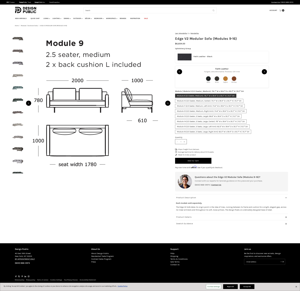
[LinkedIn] (25, 276)
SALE (146, 18)
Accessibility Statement (88, 280)
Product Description (186, 197)
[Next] (167, 103)
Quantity (178, 137)
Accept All (247, 286)
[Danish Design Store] (54, 2)
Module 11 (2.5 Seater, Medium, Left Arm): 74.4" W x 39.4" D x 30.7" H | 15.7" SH (210, 106)
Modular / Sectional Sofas (29, 25)
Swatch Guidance (184, 223)
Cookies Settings (56, 280)
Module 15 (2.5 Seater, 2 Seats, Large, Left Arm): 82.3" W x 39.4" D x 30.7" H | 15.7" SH (212, 126)
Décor (87, 18)
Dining (66, 18)
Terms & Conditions (179, 259)
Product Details (184, 217)
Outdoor (77, 18)
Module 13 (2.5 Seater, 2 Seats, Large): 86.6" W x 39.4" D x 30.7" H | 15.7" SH (208, 116)
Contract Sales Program (101, 259)
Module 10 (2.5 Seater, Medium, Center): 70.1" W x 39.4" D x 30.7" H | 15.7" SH (209, 101)
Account (273, 10)
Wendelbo (195, 33)
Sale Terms (175, 262)
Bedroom (98, 18)
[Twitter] (19, 276)
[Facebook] (15, 276)
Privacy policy (30, 280)
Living (46, 18)
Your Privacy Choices (71, 280)
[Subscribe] (282, 262)
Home (17, 25)
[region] (98, 103)
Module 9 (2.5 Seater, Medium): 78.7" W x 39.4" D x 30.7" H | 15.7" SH (205, 96)
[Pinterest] (22, 276)
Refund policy (19, 280)
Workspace (111, 18)
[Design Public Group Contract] (10, 2)
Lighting (56, 18)
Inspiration (135, 18)
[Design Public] (39, 2)
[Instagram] (28, 276)
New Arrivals (21, 18)
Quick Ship (35, 18)
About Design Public (100, 253)
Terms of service (42, 280)
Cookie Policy (123, 286)
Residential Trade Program (102, 256)
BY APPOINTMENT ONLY (25, 259)
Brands (123, 18)
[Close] (296, 286)
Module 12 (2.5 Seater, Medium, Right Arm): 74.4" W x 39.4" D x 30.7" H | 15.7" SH (211, 111)
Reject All (230, 286)
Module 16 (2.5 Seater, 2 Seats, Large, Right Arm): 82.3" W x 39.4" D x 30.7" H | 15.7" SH (213, 132)
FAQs (172, 253)
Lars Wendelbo (181, 33)
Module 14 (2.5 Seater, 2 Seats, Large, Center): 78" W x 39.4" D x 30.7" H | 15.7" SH (211, 121)
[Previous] (28, 103)
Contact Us (275, 2)
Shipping (174, 256)
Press (93, 262)
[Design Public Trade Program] (25, 2)
